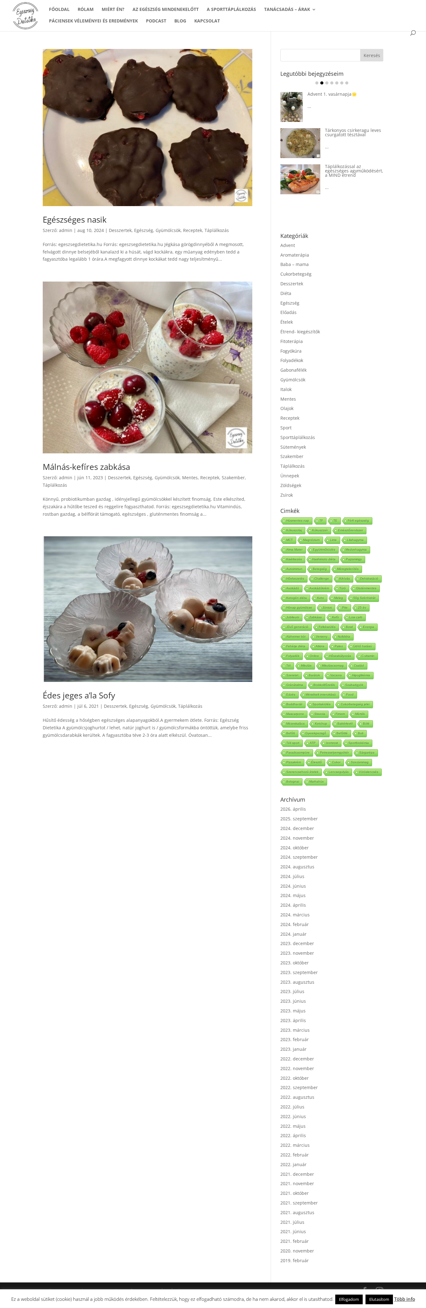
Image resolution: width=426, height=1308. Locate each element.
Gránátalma (294, 685)
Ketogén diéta (296, 598)
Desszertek (120, 230)
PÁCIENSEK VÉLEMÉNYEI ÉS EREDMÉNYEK (93, 21)
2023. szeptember (299, 972)
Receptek (192, 230)
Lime (333, 540)
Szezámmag (360, 762)
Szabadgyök (354, 685)
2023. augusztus (297, 982)
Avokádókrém (319, 588)
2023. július (292, 991)
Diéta (285, 293)
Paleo (339, 646)
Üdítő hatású (362, 646)
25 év (362, 607)
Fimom (340, 714)
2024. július (292, 876)
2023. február (294, 1039)
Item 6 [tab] (341, 82)
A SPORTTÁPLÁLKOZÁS (231, 9)
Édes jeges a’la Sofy (79, 695)
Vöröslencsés (368, 772)
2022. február (294, 1155)
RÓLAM (86, 9)
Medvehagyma (356, 549)
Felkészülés (327, 627)
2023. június (293, 1001)
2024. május (293, 895)
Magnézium (311, 540)
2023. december (297, 943)
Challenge (321, 578)
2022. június (293, 1116)
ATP (313, 743)
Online (314, 656)
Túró (342, 588)
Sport (286, 428)
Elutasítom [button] (379, 1299)
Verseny (321, 636)
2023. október (294, 963)
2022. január (293, 1164)
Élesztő (316, 762)
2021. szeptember (299, 1203)
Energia (368, 627)
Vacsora (336, 675)
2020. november (297, 1251)
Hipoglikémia (361, 675)
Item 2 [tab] (321, 82)
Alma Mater (294, 549)
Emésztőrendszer (350, 530)
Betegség (320, 569)
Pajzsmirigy (354, 559)
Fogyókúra (291, 351)
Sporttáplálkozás (297, 437)
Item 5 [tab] (336, 82)
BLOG (180, 21)
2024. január (293, 934)
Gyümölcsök (168, 230)
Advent (287, 245)
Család (359, 665)
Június (327, 607)
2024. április (293, 905)
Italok (286, 389)
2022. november (297, 1068)
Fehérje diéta (295, 646)
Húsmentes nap (297, 520)
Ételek (286, 322)
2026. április (293, 809)
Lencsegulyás (339, 772)
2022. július (292, 1107)
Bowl (349, 627)
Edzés (290, 694)
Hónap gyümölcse (299, 607)
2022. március (295, 1145)
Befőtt (290, 733)
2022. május (293, 1126)
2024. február (294, 924)
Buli (360, 733)
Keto (320, 598)
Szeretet (292, 675)
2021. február (294, 1241)
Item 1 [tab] (316, 82)
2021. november (297, 1183)
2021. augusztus (297, 1212)
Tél (288, 665)
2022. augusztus (297, 1097)
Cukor (336, 762)
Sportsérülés (321, 704)
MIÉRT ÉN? (113, 9)
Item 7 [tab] (346, 82)
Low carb (355, 617)
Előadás (288, 312)
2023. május (293, 1011)
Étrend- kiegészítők (300, 332)
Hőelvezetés (295, 578)
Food (350, 694)
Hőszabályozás (340, 656)
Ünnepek (289, 476)
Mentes (190, 477)
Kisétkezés (294, 559)
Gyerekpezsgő (315, 733)
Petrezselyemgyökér (334, 752)
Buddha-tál (294, 704)
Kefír (335, 617)
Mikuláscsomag (333, 665)
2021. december (297, 1174)
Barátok (314, 675)
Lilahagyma (355, 540)
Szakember (233, 477)
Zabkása (315, 617)
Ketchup (321, 723)
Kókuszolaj (294, 530)
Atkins (320, 646)
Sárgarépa (367, 752)
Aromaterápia (294, 255)
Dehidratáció (369, 578)
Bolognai (292, 781)
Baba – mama (294, 264)
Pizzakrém (293, 762)
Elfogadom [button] (349, 1299)
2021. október (294, 1193)
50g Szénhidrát (364, 598)
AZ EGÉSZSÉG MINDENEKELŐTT (166, 9)
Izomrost (332, 743)
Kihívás (344, 578)
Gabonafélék (293, 370)
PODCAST (156, 21)
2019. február (294, 1260)
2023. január (293, 1049)
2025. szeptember (299, 819)
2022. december (297, 1059)
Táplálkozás (217, 230)
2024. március (295, 915)
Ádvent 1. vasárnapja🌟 (332, 94)
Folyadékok (291, 360)
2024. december (297, 828)
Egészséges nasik (75, 219)
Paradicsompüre (298, 752)
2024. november (297, 838)
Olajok (286, 408)
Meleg (338, 598)
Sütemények (293, 447)
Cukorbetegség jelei (355, 704)
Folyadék (292, 656)
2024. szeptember (299, 857)
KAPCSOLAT (207, 21)
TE (335, 520)
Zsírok (286, 495)
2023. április (293, 1020)
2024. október (294, 848)
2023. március (295, 1030)
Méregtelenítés (348, 569)
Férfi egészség (358, 520)
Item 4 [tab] (331, 82)
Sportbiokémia (358, 743)
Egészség (143, 230)
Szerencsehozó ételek (302, 772)
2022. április (293, 1135)
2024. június (293, 886)
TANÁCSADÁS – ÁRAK (287, 9)
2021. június (293, 1231)
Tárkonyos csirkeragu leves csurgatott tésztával (353, 132)
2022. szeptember (299, 1087)
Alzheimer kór (296, 636)
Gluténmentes (366, 588)
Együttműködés (324, 549)
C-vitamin (368, 656)
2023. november (297, 953)
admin (65, 230)
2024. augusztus (297, 867)
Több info (404, 1299)
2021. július (292, 1222)
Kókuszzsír (320, 530)
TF (321, 520)
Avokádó (292, 588)
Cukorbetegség (296, 274)
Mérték (360, 714)
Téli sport (292, 743)
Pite (345, 607)
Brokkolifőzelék (324, 685)
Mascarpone (295, 714)
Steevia (319, 714)
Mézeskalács (295, 723)
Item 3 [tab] (326, 82)
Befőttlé (342, 733)
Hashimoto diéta (324, 559)
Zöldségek (290, 485)
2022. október (294, 1078)
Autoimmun (294, 569)
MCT (289, 540)
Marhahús (316, 781)
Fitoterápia (291, 341)
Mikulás (306, 665)
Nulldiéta (344, 636)
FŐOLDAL (59, 9)
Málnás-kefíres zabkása (86, 466)
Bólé (366, 723)
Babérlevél (345, 723)
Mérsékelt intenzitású (321, 694)
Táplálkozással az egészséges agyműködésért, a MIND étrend (354, 170)
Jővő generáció (297, 627)
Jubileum (292, 617)
